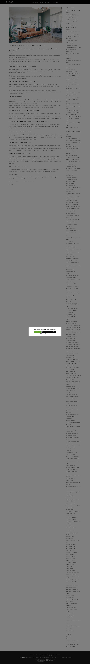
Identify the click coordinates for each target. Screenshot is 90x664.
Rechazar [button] (54, 331)
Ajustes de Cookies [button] (46, 331)
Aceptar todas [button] (37, 331)
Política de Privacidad (45, 333)
